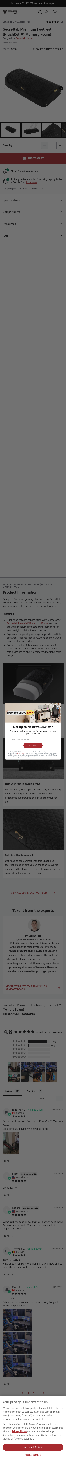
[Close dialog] (57, 707)
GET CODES (33, 745)
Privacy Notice (19, 1431)
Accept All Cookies (33, 1447)
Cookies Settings (33, 1454)
